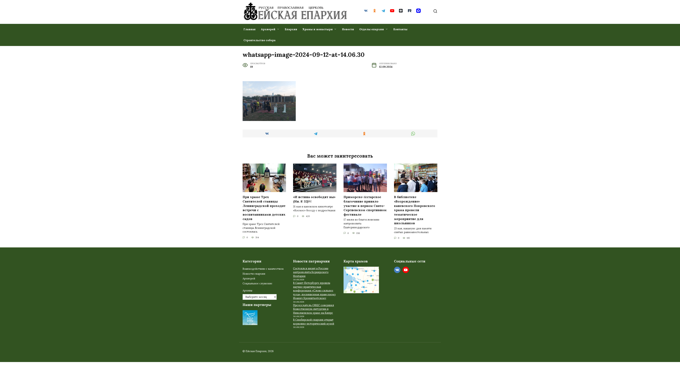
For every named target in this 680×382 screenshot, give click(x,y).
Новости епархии (254, 273)
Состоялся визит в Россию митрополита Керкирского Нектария (310, 272)
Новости (348, 29)
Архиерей (268, 29)
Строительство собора (259, 40)
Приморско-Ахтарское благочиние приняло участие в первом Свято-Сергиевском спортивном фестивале (365, 205)
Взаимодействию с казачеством (263, 268)
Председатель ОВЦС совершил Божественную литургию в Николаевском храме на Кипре (313, 309)
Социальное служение (257, 283)
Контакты (400, 29)
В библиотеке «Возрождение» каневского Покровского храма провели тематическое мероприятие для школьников (414, 210)
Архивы (247, 290)
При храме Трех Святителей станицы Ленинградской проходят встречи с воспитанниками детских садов (264, 208)
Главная (249, 29)
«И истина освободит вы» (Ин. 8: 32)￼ (314, 199)
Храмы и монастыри (317, 29)
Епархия (291, 29)
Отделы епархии (371, 29)
